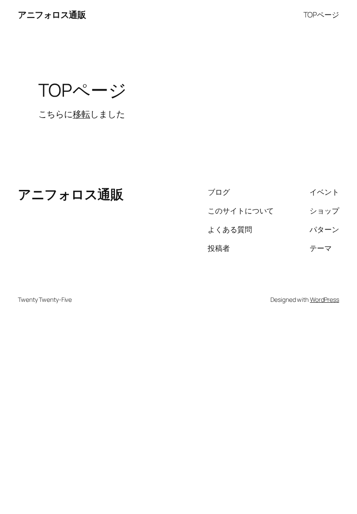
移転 (81, 114)
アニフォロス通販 (52, 14)
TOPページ (321, 15)
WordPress (324, 299)
